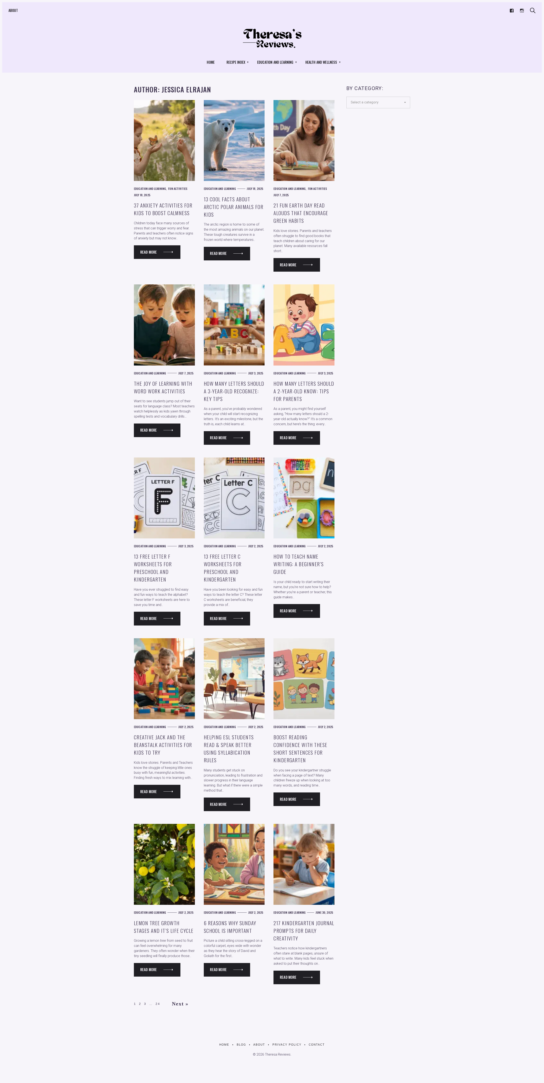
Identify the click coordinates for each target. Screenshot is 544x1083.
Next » (180, 1004)
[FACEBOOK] (512, 10)
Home (211, 62)
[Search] (533, 10)
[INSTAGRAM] (522, 10)
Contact (317, 1044)
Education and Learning (275, 62)
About (13, 10)
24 (158, 1003)
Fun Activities (177, 188)
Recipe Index (236, 62)
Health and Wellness (321, 62)
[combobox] (378, 103)
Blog (241, 1044)
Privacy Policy (286, 1044)
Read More (148, 252)
